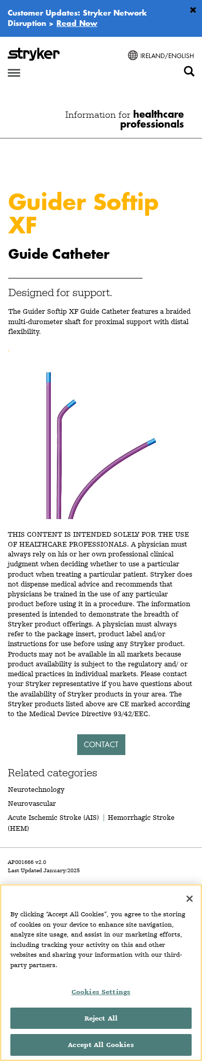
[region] (101, 972)
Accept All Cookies (101, 1045)
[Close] (189, 898)
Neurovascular (32, 803)
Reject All (101, 1018)
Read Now (76, 23)
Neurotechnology (36, 789)
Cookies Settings (101, 992)
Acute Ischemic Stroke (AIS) (53, 817)
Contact (101, 744)
